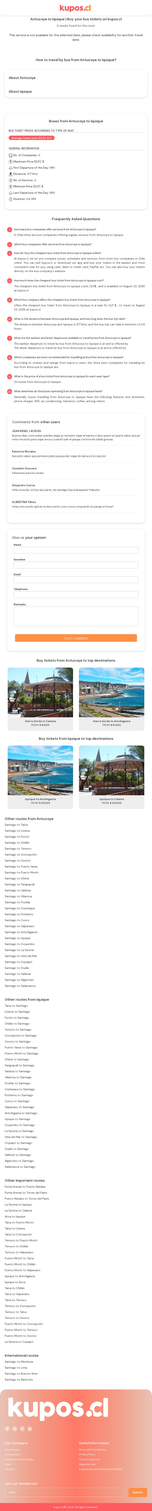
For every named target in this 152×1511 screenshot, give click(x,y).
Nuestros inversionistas (19, 1459)
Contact (10, 1469)
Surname (19, 559)
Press (8, 1464)
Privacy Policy (87, 1454)
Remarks (20, 604)
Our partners (13, 1454)
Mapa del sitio (87, 1464)
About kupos (12, 1449)
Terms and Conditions (92, 1449)
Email (17, 574)
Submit (138, 1492)
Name (17, 544)
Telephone (21, 589)
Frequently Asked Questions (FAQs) (101, 1469)
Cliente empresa (89, 1459)
